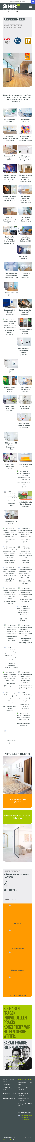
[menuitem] (29, 6)
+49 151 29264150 (18, 1056)
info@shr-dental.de (9, 1098)
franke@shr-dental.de (15, 1060)
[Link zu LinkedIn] (25, 1137)
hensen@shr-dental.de (15, 1066)
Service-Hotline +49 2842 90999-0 (17, 1)
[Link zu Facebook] (28, 1137)
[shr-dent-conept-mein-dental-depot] (14, 6)
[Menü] (29, 6)
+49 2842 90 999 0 (19, 1063)
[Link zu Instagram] (31, 1137)
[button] (33, 2)
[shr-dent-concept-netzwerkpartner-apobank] (25, 1122)
